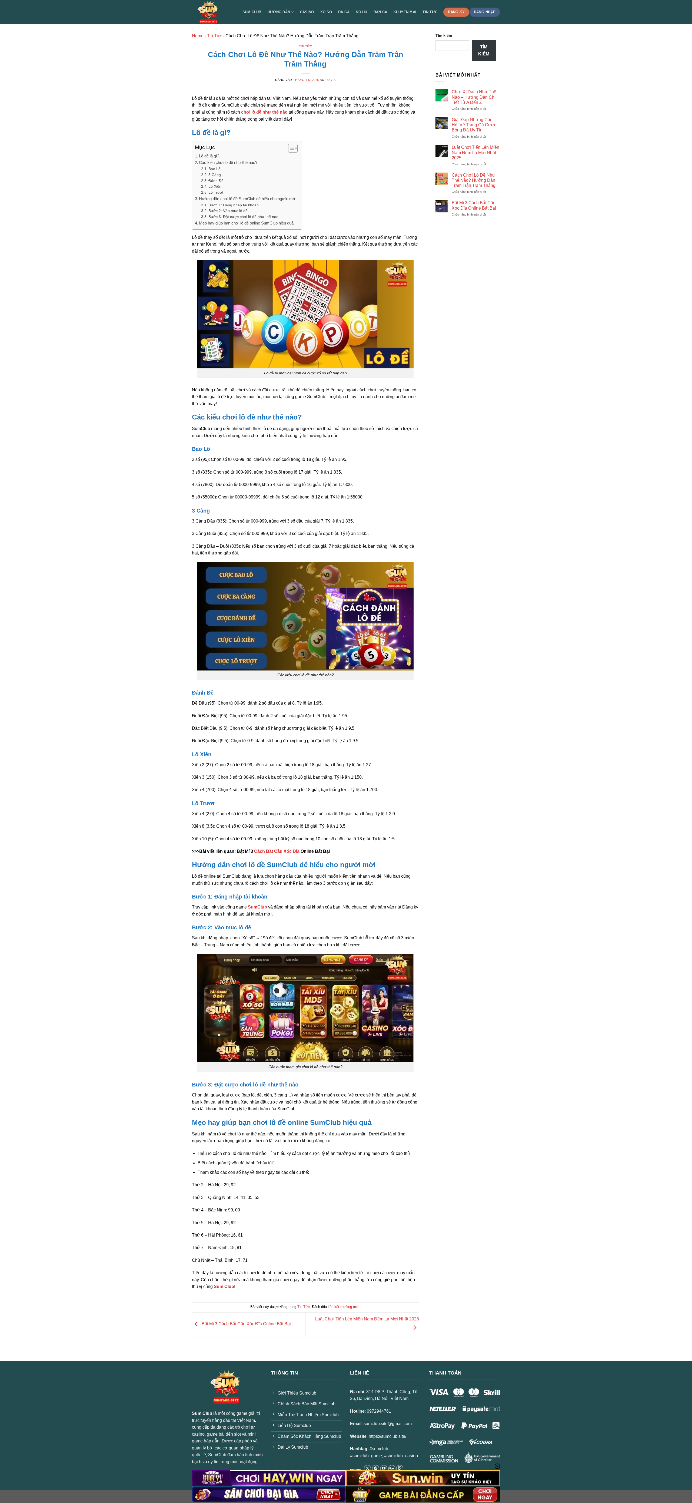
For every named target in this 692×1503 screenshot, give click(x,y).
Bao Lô (214, 169)
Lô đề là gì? (209, 156)
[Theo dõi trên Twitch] (399, 1468)
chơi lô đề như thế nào (264, 112)
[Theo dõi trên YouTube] (383, 1468)
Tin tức (429, 12)
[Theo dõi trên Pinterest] (375, 1468)
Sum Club (224, 1286)
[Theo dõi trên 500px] (391, 1468)
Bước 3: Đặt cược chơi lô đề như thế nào (243, 217)
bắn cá (380, 12)
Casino (307, 12)
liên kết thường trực (344, 1307)
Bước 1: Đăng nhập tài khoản (233, 205)
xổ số (326, 12)
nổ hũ (361, 12)
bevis (331, 79)
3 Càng (214, 175)
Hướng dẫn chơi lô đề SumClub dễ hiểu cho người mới (247, 198)
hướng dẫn (279, 12)
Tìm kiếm (443, 35)
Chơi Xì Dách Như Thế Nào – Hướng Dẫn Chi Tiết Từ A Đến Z (474, 97)
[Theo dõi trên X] (367, 1468)
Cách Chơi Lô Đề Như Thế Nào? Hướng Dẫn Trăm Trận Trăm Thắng (473, 180)
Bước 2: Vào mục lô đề (228, 211)
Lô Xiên (214, 186)
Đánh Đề (216, 181)
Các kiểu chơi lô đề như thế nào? (228, 162)
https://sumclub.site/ (387, 1436)
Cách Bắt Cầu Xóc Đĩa (277, 851)
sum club (251, 12)
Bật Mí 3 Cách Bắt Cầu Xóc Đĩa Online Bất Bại (246, 1324)
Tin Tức (214, 36)
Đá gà (344, 12)
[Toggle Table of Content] (290, 148)
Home (198, 36)
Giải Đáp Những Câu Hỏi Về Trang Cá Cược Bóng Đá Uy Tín (474, 124)
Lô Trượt (215, 192)
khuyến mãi (405, 12)
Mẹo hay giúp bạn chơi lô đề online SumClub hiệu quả (246, 223)
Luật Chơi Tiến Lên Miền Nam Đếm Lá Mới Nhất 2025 (475, 152)
